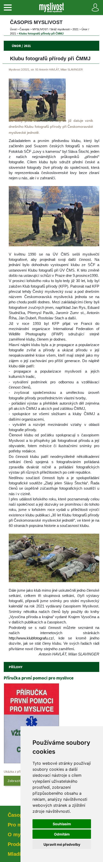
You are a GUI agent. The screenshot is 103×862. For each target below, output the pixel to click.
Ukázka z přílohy (15, 771)
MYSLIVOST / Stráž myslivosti (51, 29)
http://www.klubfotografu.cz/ (31, 638)
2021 (75, 29)
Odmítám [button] (62, 834)
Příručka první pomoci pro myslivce (39, 678)
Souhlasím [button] (62, 824)
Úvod (13, 29)
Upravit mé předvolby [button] (62, 844)
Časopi (25, 29)
